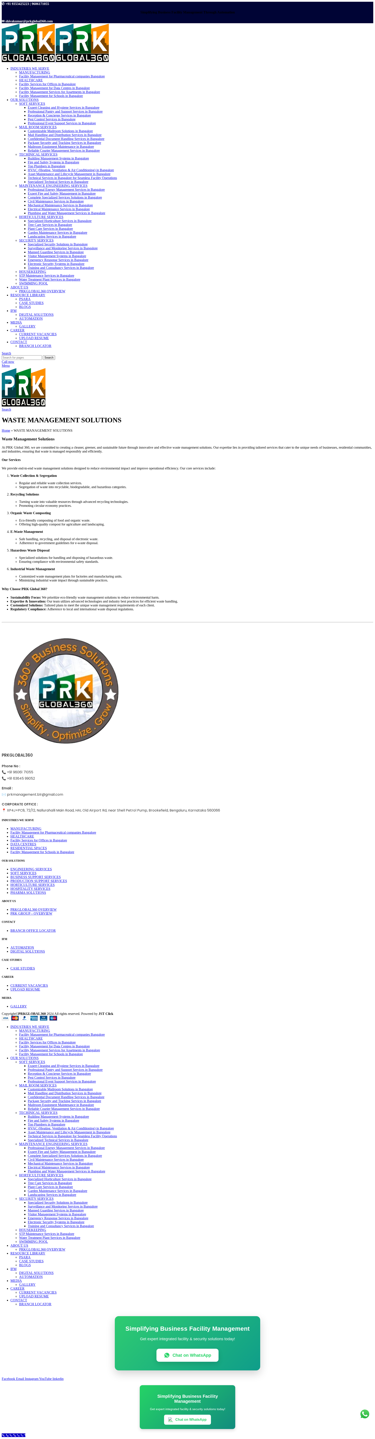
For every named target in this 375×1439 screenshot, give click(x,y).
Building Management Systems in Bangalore (58, 158)
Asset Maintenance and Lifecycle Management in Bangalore (69, 174)
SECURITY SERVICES (36, 240)
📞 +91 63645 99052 (18, 778)
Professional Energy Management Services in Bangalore (66, 189)
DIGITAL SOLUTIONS (36, 314)
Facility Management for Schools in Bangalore (51, 96)
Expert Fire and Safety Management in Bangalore (62, 193)
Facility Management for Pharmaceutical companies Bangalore (62, 76)
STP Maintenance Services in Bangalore (46, 275)
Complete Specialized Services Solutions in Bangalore (65, 197)
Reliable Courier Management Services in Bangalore (64, 150)
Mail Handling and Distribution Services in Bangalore (65, 135)
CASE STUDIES (31, 303)
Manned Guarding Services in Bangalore (56, 252)
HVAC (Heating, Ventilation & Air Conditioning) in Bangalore (71, 170)
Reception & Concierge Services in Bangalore (59, 115)
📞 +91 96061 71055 (17, 772)
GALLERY (27, 326)
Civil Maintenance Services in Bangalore (56, 201)
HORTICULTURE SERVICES (41, 217)
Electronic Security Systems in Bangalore (56, 264)
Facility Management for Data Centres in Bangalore (54, 88)
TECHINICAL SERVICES (38, 154)
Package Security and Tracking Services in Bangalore (64, 143)
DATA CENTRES (23, 844)
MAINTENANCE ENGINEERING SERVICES (53, 186)
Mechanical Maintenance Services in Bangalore (60, 205)
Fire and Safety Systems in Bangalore (53, 162)
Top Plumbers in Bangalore (46, 166)
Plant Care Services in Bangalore (50, 229)
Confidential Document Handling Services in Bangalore (66, 139)
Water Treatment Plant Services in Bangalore (49, 279)
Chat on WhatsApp (192, 1355)
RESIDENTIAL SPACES (28, 848)
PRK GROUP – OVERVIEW (31, 913)
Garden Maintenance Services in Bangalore (57, 232)
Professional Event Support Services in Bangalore (62, 123)
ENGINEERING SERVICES (31, 869)
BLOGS (25, 307)
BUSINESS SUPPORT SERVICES (35, 877)
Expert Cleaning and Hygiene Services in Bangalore (63, 107)
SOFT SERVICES (32, 103)
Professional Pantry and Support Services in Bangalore (65, 111)
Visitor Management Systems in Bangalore (57, 256)
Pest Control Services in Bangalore (52, 119)
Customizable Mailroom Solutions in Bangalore (60, 131)
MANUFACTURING (34, 72)
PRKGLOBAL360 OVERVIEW (42, 291)
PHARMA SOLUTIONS (28, 892)
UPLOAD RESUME (34, 338)
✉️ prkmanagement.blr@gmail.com (32, 794)
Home (6, 430)
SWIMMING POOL (33, 283)
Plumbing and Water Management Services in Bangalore (66, 213)
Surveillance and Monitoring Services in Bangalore (63, 248)
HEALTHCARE (31, 80)
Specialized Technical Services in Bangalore (58, 182)
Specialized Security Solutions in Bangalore (58, 244)
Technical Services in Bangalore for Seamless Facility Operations (72, 178)
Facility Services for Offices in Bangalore (47, 84)
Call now (8, 362)
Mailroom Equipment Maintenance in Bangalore (61, 146)
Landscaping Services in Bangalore (52, 236)
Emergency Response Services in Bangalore (58, 260)
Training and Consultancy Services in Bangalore (61, 268)
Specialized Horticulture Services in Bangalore (60, 221)
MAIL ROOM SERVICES (38, 127)
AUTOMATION (31, 318)
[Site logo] (29, 61)
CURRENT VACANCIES (38, 334)
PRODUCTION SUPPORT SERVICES (38, 881)
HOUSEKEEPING (32, 271)
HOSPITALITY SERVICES (30, 889)
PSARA (25, 299)
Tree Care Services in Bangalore (50, 225)
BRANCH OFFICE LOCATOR (33, 930)
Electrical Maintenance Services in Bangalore (59, 209)
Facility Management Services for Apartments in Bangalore (59, 92)
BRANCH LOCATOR (35, 346)
